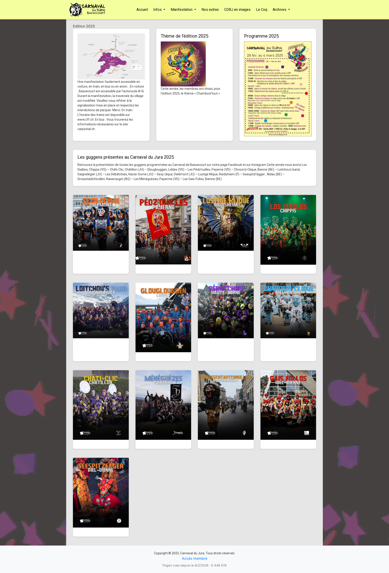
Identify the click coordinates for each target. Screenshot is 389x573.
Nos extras (210, 9)
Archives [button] (280, 9)
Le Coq (261, 9)
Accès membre (194, 558)
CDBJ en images (237, 9)
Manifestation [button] (182, 9)
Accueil (142, 9)
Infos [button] (158, 9)
